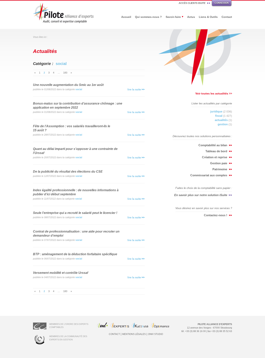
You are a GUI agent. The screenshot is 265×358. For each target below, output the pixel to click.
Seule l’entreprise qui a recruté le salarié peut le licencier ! (75, 212)
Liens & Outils (208, 16)
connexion (222, 3)
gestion (223, 124)
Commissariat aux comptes (208, 175)
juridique (216, 111)
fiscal (218, 115)
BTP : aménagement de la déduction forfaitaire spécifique (75, 254)
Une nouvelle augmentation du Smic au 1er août (68, 84)
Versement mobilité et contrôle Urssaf (60, 272)
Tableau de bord (216, 151)
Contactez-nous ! (215, 215)
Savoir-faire (173, 16)
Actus (191, 16)
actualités (221, 120)
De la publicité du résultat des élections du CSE (68, 171)
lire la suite (134, 89)
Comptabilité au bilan (212, 145)
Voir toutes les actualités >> (213, 93)
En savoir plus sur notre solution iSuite (200, 195)
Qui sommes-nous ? (148, 16)
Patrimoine (219, 169)
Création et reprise (214, 157)
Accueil (126, 16)
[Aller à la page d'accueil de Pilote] (63, 13)
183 (65, 72)
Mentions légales (134, 334)
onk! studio (155, 334)
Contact (227, 16)
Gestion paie (218, 163)
